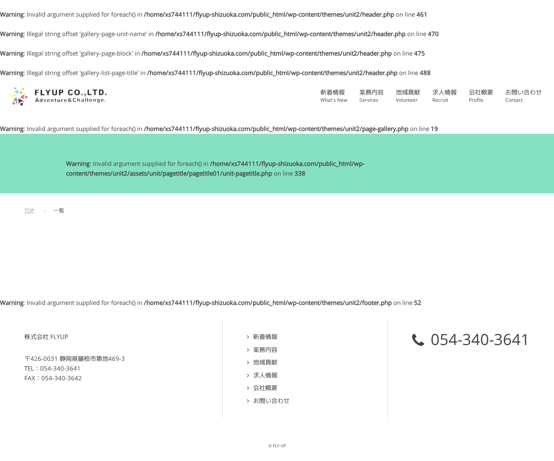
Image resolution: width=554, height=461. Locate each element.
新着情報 (265, 337)
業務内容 (265, 350)
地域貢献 (265, 362)
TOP (29, 210)
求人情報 (265, 375)
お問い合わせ (271, 401)
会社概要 (265, 388)
